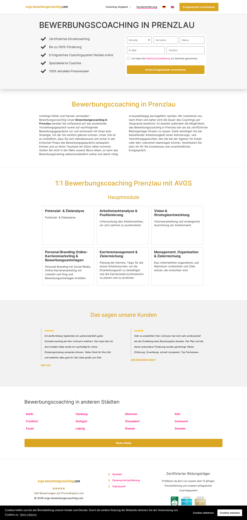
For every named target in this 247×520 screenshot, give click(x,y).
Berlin (29, 414)
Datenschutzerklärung (158, 58)
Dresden (180, 428)
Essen (30, 428)
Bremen (130, 428)
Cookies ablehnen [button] (203, 512)
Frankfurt (32, 421)
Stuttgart (81, 421)
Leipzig (80, 428)
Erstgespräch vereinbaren (199, 7)
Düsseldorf (132, 421)
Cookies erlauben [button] (230, 512)
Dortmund (181, 421)
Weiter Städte (123, 443)
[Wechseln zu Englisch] (172, 7)
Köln (177, 414)
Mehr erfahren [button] (28, 514)
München (131, 414)
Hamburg (82, 414)
